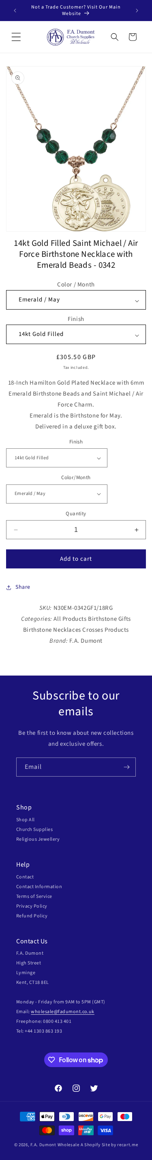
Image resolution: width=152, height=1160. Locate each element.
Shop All (25, 819)
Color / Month (76, 284)
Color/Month (75, 477)
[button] (16, 37)
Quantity (76, 513)
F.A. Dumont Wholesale (54, 1145)
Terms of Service (34, 896)
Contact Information (39, 886)
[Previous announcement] (15, 10)
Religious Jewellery (38, 839)
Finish (76, 319)
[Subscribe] (126, 767)
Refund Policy (31, 916)
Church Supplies (34, 829)
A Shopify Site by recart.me (109, 1145)
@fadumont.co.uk (74, 1011)
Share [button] (22, 587)
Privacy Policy (31, 906)
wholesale (42, 1011)
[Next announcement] (137, 10)
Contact (25, 877)
